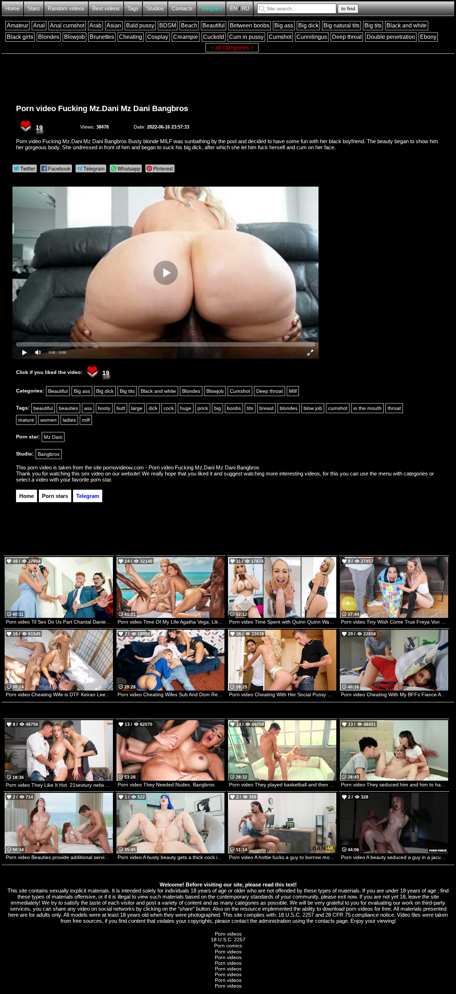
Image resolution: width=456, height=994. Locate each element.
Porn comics (228, 945)
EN (233, 8)
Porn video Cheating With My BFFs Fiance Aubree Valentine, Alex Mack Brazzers (394, 694)
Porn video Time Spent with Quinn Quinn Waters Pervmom (282, 622)
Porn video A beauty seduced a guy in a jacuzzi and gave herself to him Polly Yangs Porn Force (394, 857)
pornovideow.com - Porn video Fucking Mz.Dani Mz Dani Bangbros (181, 467)
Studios (155, 8)
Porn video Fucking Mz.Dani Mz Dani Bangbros (102, 108)
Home (12, 8)
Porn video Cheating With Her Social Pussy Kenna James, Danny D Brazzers (282, 694)
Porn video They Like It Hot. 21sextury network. (59, 785)
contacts (325, 921)
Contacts (182, 8)
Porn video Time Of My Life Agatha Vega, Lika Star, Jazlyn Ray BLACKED (171, 622)
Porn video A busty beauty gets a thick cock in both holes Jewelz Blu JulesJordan (171, 857)
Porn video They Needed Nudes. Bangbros (166, 784)
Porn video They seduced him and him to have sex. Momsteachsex (394, 784)
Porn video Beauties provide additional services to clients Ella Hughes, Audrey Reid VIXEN (59, 857)
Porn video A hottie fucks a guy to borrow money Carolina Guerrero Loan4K (282, 857)
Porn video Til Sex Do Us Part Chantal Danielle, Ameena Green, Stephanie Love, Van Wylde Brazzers (59, 622)
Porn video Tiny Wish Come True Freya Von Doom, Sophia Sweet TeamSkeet (394, 622)
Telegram (211, 8)
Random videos (66, 8)
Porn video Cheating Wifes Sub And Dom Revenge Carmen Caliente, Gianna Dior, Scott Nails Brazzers (171, 694)
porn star (100, 480)
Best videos (106, 8)
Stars (33, 8)
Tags (133, 8)
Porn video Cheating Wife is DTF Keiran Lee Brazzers (59, 694)
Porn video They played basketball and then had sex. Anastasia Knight (282, 784)
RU (245, 8)
